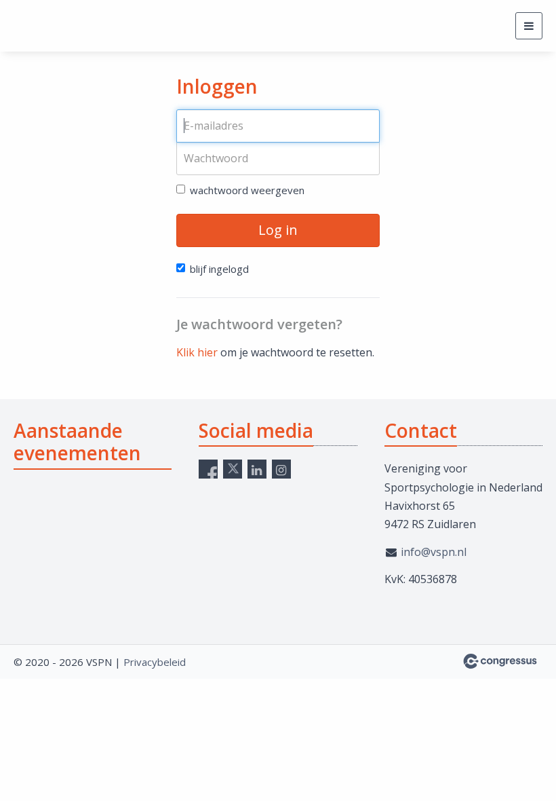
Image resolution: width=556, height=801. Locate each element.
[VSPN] (64, 26)
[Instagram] (281, 469)
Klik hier (197, 352)
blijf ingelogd (219, 269)
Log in (278, 230)
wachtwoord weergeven (247, 190)
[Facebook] (208, 469)
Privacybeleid (154, 662)
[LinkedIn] (256, 469)
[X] (232, 469)
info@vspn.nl (433, 551)
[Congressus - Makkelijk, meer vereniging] (500, 661)
